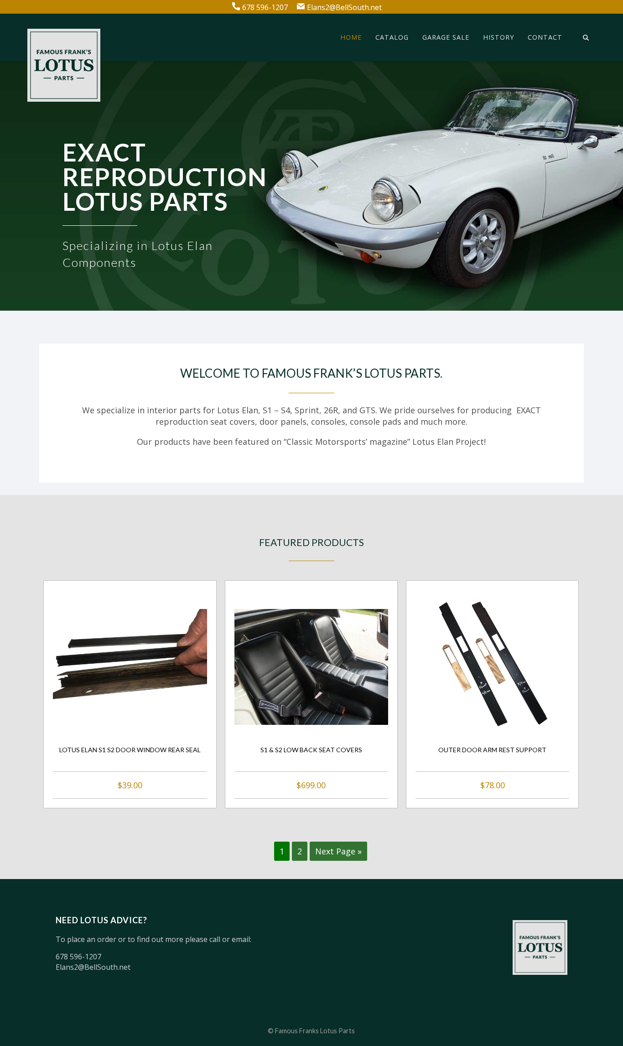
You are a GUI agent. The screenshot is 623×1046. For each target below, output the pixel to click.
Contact (545, 37)
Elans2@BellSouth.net (344, 7)
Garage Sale (445, 37)
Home (351, 37)
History (498, 37)
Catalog (392, 37)
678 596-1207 (265, 7)
